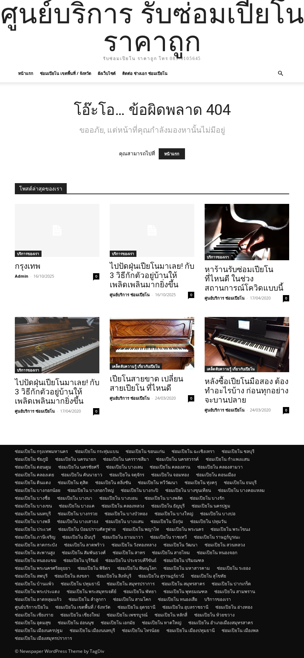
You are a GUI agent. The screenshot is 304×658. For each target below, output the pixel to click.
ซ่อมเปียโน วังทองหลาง (134, 545)
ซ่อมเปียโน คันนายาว (81, 475)
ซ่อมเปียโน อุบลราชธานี (185, 607)
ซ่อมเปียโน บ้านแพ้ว (34, 584)
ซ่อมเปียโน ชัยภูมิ (31, 459)
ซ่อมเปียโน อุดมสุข (33, 622)
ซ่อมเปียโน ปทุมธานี (80, 584)
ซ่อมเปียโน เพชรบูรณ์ (127, 615)
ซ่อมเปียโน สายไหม (171, 552)
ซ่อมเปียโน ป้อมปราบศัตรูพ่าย (87, 529)
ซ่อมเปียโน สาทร (129, 552)
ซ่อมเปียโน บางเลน (124, 467)
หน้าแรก (25, 73)
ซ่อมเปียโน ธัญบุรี (168, 506)
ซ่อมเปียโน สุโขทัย (208, 576)
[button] (280, 73)
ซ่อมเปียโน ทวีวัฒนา (158, 482)
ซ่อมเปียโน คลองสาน (170, 467)
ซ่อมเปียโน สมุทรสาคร (183, 584)
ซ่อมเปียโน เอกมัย (118, 622)
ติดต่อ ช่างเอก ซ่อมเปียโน (145, 73)
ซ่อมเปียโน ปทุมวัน (208, 521)
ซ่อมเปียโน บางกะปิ (139, 490)
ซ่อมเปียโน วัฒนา (180, 545)
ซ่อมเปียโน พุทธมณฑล (185, 591)
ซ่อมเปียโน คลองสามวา (220, 467)
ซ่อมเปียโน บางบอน (118, 498)
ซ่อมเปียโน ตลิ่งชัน (113, 482)
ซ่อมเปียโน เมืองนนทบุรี (92, 630)
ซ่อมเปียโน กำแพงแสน (228, 459)
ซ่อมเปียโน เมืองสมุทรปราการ (43, 638)
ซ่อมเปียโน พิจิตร (93, 568)
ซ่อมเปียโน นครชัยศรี (78, 467)
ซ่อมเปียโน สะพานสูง (35, 552)
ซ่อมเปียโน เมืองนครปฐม (39, 630)
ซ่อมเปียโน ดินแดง (33, 482)
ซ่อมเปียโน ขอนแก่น (145, 451)
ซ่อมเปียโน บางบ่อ (217, 513)
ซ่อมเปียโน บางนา (74, 498)
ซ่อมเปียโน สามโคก (132, 599)
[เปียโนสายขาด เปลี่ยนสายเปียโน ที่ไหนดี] (152, 343)
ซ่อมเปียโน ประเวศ (33, 529)
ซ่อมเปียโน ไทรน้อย (140, 630)
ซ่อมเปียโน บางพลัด (164, 498)
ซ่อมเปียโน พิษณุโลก (136, 568)
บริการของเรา (28, 253)
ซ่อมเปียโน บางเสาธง (77, 521)
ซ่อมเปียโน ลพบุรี (31, 576)
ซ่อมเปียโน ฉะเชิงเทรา (193, 451)
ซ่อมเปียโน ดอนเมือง (216, 475)
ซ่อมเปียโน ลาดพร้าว (84, 545)
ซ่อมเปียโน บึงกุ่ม (167, 521)
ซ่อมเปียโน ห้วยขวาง (214, 615)
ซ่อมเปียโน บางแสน (124, 521)
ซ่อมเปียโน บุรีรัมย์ (80, 560)
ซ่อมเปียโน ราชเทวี (168, 537)
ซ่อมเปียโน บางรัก (207, 498)
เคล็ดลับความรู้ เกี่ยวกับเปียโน (136, 366)
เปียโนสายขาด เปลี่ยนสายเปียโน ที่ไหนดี (146, 383)
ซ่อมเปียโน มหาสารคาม (186, 568)
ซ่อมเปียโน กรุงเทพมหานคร (41, 451)
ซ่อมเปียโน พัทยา (139, 591)
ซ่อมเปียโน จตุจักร (126, 475)
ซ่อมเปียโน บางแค (77, 506)
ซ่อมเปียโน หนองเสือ (177, 599)
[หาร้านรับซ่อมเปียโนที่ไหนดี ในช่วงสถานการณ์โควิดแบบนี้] (247, 232)
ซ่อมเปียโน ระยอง (234, 568)
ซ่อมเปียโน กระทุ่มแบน (97, 451)
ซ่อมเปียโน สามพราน (234, 591)
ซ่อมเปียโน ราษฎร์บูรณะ (217, 537)
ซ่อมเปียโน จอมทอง (170, 475)
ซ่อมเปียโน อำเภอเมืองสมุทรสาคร (220, 622)
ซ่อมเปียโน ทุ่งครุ (201, 482)
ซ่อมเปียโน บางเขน (33, 506)
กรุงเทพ (27, 266)
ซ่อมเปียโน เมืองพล (240, 630)
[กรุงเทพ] (57, 230)
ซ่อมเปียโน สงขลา (71, 576)
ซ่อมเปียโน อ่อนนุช (76, 622)
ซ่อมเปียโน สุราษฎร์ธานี (161, 576)
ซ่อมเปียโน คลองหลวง (123, 506)
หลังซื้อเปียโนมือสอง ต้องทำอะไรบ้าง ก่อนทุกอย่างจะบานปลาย (246, 390)
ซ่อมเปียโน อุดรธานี (136, 607)
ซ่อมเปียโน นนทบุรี (33, 513)
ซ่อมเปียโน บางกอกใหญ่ (90, 490)
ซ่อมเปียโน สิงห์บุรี (113, 576)
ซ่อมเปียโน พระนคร (185, 529)
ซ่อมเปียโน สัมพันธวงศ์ (84, 552)
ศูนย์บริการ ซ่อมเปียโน (130, 294)
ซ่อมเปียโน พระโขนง (230, 529)
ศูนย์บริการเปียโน (31, 607)
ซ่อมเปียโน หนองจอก (217, 552)
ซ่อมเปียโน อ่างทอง (233, 607)
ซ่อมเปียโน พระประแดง (37, 591)
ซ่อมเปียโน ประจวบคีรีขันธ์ (130, 560)
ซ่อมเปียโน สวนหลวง (225, 545)
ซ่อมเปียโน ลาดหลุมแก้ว (38, 599)
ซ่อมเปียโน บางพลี (32, 521)
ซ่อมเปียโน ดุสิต (73, 482)
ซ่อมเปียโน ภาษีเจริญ (35, 537)
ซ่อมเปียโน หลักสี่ (171, 615)
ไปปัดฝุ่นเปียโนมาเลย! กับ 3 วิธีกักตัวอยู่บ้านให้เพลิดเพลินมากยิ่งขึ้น (152, 275)
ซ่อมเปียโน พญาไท (141, 529)
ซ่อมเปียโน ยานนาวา (122, 537)
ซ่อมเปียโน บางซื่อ (32, 498)
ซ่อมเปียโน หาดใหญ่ (161, 622)
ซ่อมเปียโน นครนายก (75, 459)
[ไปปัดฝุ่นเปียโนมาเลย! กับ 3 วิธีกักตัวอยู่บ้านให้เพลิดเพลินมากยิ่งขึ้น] (152, 230)
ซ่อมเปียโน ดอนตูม (33, 467)
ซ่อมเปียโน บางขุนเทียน (188, 490)
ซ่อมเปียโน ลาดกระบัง (36, 545)
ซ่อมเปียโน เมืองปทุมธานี (190, 630)
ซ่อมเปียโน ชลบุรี (238, 451)
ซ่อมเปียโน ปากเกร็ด (231, 584)
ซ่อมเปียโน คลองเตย (34, 475)
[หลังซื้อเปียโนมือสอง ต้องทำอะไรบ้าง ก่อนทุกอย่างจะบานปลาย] (247, 344)
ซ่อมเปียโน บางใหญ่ (174, 513)
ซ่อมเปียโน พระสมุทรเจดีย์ (91, 591)
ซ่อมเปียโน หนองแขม (35, 560)
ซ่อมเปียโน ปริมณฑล (183, 560)
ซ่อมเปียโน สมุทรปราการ (131, 584)
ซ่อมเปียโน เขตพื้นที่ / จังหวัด (65, 73)
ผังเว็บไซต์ (107, 73)
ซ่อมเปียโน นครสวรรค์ (177, 459)
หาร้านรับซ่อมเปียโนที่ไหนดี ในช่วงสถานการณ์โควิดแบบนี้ (244, 278)
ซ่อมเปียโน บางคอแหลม (241, 490)
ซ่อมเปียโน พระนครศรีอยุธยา (42, 568)
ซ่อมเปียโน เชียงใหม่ (80, 615)
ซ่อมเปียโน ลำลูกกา (87, 599)
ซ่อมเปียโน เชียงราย (34, 615)
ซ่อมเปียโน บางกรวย (78, 513)
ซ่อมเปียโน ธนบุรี (240, 482)
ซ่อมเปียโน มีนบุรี (78, 537)
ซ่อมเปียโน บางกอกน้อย (37, 490)
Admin (21, 276)
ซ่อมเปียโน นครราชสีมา (126, 459)
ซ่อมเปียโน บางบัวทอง (126, 513)
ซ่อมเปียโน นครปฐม (211, 506)
